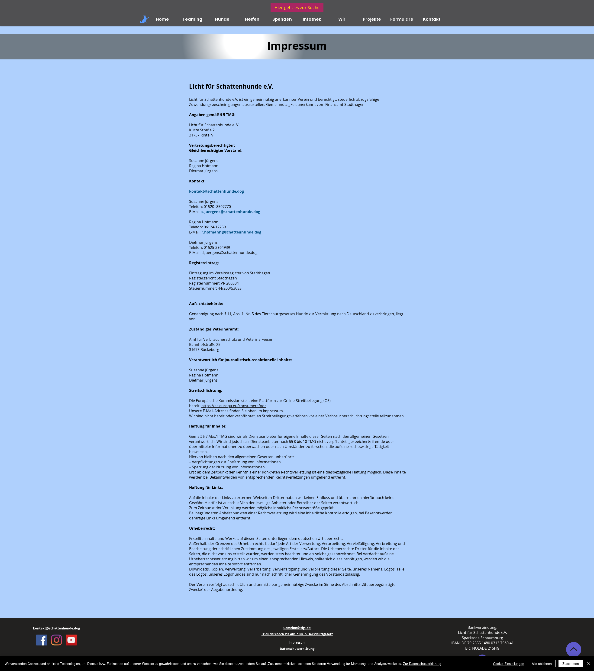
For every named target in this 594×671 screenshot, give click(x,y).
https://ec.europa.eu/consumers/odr (233, 405)
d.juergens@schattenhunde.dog (229, 252)
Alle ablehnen (542, 663)
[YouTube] (71, 640)
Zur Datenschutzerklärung (422, 663)
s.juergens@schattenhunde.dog (230, 211)
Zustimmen (570, 663)
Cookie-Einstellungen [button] (508, 663)
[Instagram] (56, 640)
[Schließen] (588, 663)
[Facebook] (41, 640)
